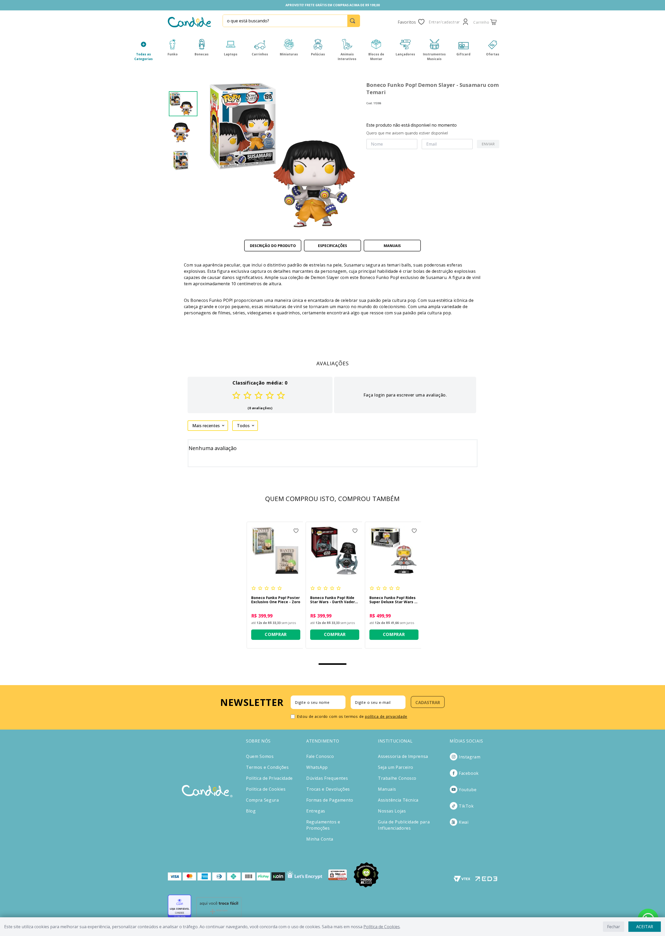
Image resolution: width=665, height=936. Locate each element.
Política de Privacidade (269, 778)
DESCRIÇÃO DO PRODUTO (273, 245)
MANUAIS (392, 245)
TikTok (466, 806)
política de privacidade (386, 716)
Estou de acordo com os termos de (352, 716)
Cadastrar (427, 702)
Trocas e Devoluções (328, 789)
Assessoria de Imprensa (403, 756)
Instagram (470, 757)
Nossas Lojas (392, 811)
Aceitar (644, 927)
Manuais (387, 789)
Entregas (315, 811)
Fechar (613, 927)
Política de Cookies (381, 927)
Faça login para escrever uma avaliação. (405, 395)
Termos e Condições (267, 767)
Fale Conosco (320, 756)
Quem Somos (260, 756)
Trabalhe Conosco (397, 778)
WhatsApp (317, 767)
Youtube (467, 789)
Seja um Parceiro (395, 767)
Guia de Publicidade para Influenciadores (404, 825)
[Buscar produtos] (353, 21)
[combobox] (291, 21)
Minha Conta (319, 839)
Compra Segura (262, 800)
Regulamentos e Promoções (323, 825)
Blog (251, 811)
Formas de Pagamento (329, 800)
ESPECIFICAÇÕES (332, 245)
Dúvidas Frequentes (327, 778)
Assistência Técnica (398, 800)
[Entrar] (449, 22)
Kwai (464, 822)
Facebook (469, 773)
